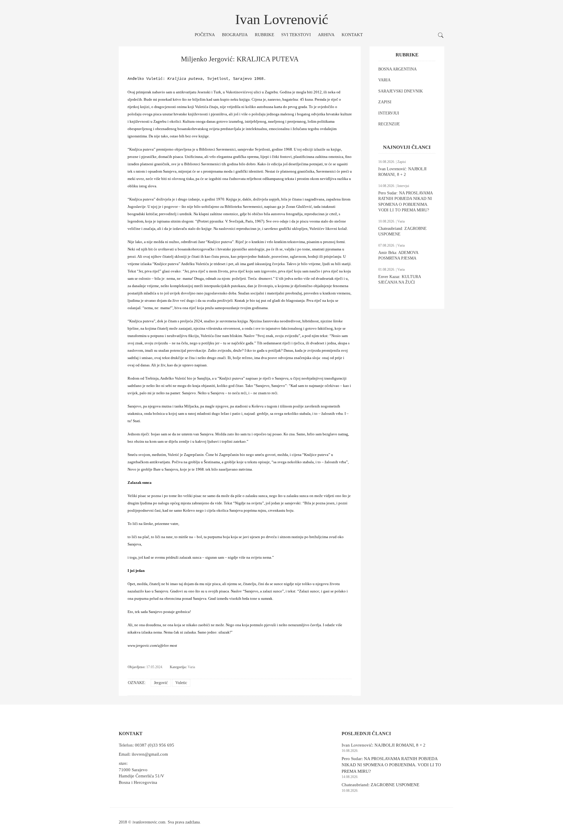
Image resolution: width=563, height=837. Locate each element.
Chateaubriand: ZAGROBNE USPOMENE (380, 784)
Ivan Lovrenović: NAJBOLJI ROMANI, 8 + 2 (383, 745)
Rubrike (264, 34)
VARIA (384, 80)
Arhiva (326, 34)
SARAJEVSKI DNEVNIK (400, 91)
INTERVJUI (388, 113)
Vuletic (181, 683)
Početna (205, 34)
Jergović (161, 683)
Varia (191, 667)
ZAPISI (384, 102)
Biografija (235, 34)
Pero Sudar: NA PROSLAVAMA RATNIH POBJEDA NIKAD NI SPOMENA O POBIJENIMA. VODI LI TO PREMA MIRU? (391, 765)
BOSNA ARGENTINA (397, 69)
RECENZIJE (389, 124)
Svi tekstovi (296, 34)
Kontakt (352, 34)
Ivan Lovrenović (281, 19)
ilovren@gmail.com (150, 754)
